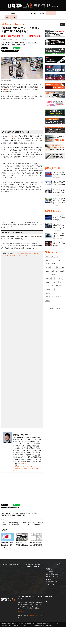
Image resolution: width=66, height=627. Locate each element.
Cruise (47, 271)
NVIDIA (56, 271)
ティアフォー (57, 260)
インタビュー (51, 13)
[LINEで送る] (16, 48)
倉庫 (12, 42)
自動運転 (13, 13)
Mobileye (48, 278)
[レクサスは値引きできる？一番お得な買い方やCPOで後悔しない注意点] (48, 190)
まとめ (47, 300)
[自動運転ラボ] (33, 5)
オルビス (8, 42)
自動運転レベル (50, 289)
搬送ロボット (23, 42)
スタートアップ (60, 286)
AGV (12, 136)
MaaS (47, 282)
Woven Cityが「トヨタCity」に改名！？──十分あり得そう (33, 523)
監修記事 (4, 44)
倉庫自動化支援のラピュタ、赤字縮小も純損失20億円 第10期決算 (36, 544)
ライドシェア (21, 13)
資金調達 (58, 297)
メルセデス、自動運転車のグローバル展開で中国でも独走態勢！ (11, 523)
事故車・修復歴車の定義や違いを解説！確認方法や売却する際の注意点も (59, 182)
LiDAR (47, 286)
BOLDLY (48, 264)
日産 (52, 256)
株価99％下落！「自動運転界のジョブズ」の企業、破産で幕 (59, 243)
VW (52, 271)
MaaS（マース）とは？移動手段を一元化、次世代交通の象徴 (22, 544)
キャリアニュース (10, 17)
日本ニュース (30, 42)
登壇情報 (24, 463)
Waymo (53, 267)
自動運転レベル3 (50, 293)
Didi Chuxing (55, 274)
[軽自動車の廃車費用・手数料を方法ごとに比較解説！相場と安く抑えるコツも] (48, 200)
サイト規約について (52, 571)
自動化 (13, 44)
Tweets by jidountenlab (33, 566)
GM (63, 267)
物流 (36, 42)
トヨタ (47, 256)
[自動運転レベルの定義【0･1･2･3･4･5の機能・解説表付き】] (48, 235)
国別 (35, 13)
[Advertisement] (22, 114)
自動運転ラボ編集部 (6, 39)
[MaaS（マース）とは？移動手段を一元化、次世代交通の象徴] (22, 537)
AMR (3, 42)
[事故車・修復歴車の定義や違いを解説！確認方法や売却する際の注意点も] (48, 182)
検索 (43, 13)
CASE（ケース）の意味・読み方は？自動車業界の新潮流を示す (59, 217)
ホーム (7, 13)
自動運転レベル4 (50, 297)
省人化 (9, 44)
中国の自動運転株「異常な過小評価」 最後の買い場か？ (59, 174)
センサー (61, 282)
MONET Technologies (57, 264)
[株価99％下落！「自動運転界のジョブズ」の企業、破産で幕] (48, 243)
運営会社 (49, 569)
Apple (61, 271)
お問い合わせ (50, 584)
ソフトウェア (58, 278)
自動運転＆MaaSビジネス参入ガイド (25, 466)
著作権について (51, 579)
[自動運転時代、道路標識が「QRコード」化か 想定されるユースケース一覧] (7, 537)
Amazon (48, 274)
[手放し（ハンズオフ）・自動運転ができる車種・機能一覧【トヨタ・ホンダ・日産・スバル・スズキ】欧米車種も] (48, 225)
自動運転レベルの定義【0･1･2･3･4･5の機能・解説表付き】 (59, 235)
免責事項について (51, 582)
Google (48, 267)
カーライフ (29, 13)
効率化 (16, 42)
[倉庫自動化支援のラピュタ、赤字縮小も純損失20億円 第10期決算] (36, 537)
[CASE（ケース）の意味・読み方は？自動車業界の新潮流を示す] (48, 217)
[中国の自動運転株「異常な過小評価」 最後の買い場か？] (48, 174)
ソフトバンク (49, 260)
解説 (24, 44)
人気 (39, 13)
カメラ (52, 286)
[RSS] (46, 602)
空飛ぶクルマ (54, 282)
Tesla (58, 267)
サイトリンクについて (53, 576)
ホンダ (56, 256)
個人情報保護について (53, 574)
